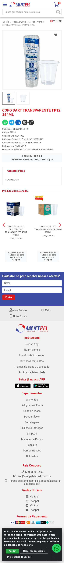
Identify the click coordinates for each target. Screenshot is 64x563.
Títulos (47, 310)
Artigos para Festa (32, 405)
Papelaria (32, 444)
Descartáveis (32, 416)
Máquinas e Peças (32, 439)
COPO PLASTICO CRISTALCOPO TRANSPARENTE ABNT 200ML (16, 230)
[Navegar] (4, 224)
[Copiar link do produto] (31, 122)
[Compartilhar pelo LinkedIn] (18, 122)
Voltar (57, 21)
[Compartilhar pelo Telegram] (11, 122)
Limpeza (32, 433)
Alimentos (32, 399)
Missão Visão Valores (32, 355)
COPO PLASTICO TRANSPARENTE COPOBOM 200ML (48, 229)
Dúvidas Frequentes (32, 361)
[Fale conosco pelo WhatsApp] (56, 548)
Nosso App (32, 344)
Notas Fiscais (20, 316)
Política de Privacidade (32, 372)
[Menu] (5, 4)
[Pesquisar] (58, 12)
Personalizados (32, 450)
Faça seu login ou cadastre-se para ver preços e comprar (32, 157)
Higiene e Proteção (32, 427)
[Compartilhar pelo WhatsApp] (5, 122)
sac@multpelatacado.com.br (34, 476)
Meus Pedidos (19, 310)
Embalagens (32, 422)
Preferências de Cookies (19, 557)
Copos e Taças (32, 410)
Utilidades (32, 456)
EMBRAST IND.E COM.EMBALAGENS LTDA (33, 149)
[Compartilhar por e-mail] (25, 122)
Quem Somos (32, 349)
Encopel (34, 501)
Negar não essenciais (34, 551)
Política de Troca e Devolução (32, 366)
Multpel (34, 496)
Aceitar (12, 551)
